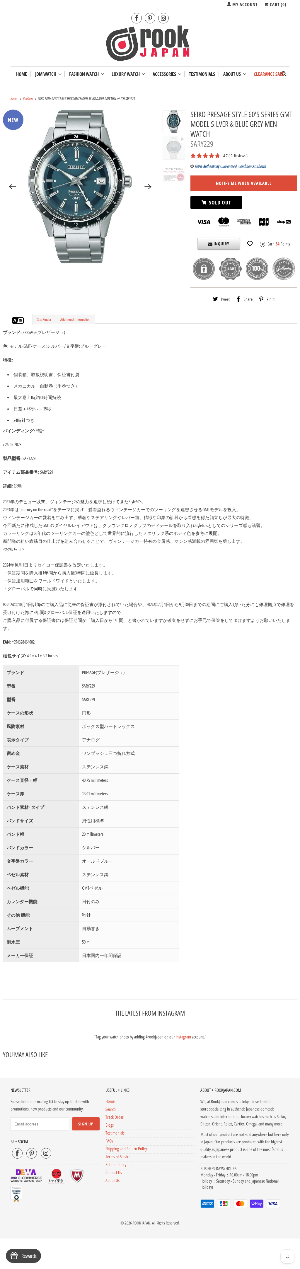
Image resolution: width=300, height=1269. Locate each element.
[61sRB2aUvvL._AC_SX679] (80, 187)
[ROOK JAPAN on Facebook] (136, 18)
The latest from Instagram (150, 1013)
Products (28, 98)
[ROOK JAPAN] (150, 44)
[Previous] (12, 186)
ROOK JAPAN (141, 1223)
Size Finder (44, 319)
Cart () (278, 4)
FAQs (109, 1141)
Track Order (114, 1117)
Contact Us (113, 1172)
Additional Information (75, 319)
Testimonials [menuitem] (202, 74)
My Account (244, 4)
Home (110, 1101)
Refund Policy (115, 1164)
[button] (250, 244)
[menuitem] (48, 74)
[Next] (148, 186)
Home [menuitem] (21, 74)
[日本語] (21, 320)
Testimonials (115, 1133)
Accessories (165, 74)
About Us (233, 74)
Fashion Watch (84, 74)
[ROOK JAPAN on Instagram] (163, 18)
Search (110, 1109)
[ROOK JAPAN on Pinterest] (150, 18)
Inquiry (220, 243)
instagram (183, 1037)
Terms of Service (117, 1156)
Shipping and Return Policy (126, 1149)
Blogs (109, 1125)
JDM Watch (46, 74)
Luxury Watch (127, 74)
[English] (15, 320)
